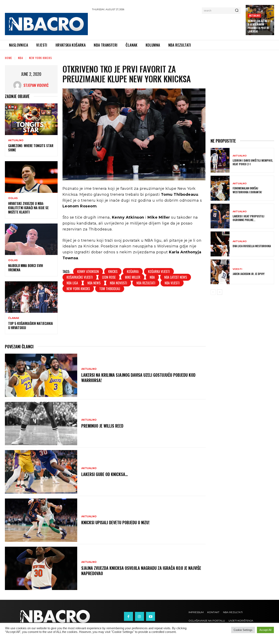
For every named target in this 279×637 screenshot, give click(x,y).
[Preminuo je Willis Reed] (41, 423)
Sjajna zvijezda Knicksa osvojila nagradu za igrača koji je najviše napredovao (141, 570)
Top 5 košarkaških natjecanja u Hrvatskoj (30, 325)
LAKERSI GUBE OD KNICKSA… (104, 474)
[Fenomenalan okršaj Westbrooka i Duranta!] (220, 188)
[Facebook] (128, 616)
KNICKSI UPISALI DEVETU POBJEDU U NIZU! (115, 522)
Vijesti (237, 269)
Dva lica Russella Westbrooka (252, 246)
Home (8, 58)
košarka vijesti (159, 271)
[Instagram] (139, 616)
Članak (13, 318)
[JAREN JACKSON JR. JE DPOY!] (220, 271)
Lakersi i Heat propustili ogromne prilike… (248, 218)
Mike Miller (132, 277)
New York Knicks (40, 58)
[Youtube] (150, 616)
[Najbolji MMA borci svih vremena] (31, 239)
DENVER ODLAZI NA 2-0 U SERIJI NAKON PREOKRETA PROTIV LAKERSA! (260, 26)
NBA (20, 58)
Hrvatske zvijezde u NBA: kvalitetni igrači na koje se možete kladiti (28, 208)
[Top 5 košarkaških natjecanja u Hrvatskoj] (31, 297)
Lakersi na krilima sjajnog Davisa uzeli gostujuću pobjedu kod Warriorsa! (138, 377)
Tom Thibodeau (109, 288)
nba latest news (175, 277)
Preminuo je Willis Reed (102, 426)
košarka (133, 271)
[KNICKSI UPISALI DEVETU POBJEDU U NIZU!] (41, 520)
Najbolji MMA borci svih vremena (25, 267)
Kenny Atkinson (88, 271)
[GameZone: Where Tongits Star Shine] (31, 119)
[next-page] (219, 292)
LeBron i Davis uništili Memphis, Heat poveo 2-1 (253, 162)
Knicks (112, 271)
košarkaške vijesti (80, 277)
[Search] (237, 10)
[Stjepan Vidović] (18, 85)
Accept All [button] (265, 629)
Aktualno (254, 15)
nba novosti (118, 283)
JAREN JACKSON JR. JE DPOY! (249, 274)
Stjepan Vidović (36, 85)
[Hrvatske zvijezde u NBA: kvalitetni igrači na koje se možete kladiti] (31, 177)
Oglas (13, 198)
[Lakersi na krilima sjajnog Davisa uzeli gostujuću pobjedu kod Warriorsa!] (41, 375)
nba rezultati (145, 283)
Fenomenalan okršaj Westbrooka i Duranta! (247, 190)
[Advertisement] (166, 25)
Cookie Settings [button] (243, 629)
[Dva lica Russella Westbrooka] (220, 243)
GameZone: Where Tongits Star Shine (30, 147)
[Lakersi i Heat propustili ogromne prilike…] (220, 216)
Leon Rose (109, 277)
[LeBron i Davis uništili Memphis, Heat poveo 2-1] (220, 160)
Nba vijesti (172, 283)
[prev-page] (213, 292)
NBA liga (72, 283)
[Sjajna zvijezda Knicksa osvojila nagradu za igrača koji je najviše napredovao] (41, 568)
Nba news (93, 283)
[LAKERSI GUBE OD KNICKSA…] (41, 471)
